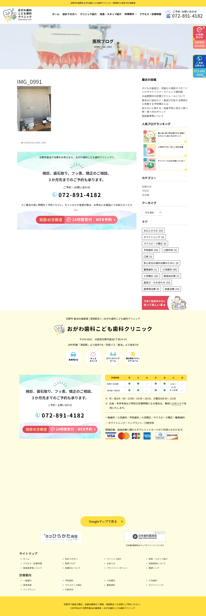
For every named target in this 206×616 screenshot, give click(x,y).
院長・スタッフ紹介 (111, 14)
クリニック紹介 (88, 14)
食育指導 (27, 584)
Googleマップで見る (103, 521)
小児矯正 (151, 276)
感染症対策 (171, 276)
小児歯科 (169, 269)
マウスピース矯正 (155, 243)
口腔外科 (170, 250)
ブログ (145, 190)
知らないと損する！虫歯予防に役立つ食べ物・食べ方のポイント (165, 109)
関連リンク (154, 567)
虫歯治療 (172, 289)
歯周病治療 (151, 289)
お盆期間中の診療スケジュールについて (163, 96)
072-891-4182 (79, 194)
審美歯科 (150, 269)
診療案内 (129, 14)
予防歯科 (151, 250)
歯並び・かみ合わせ (157, 282)
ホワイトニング (154, 237)
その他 (145, 195)
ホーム (55, 14)
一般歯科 (110, 417)
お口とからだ (153, 230)
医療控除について (157, 563)
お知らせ (147, 186)
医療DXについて (72, 567)
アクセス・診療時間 (150, 14)
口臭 (148, 256)
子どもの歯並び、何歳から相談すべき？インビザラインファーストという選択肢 (165, 90)
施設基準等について (153, 116)
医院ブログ (70, 563)
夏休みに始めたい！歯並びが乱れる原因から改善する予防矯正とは (165, 102)
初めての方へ (69, 14)
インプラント (135, 423)
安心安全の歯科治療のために (161, 263)
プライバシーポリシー (117, 567)
